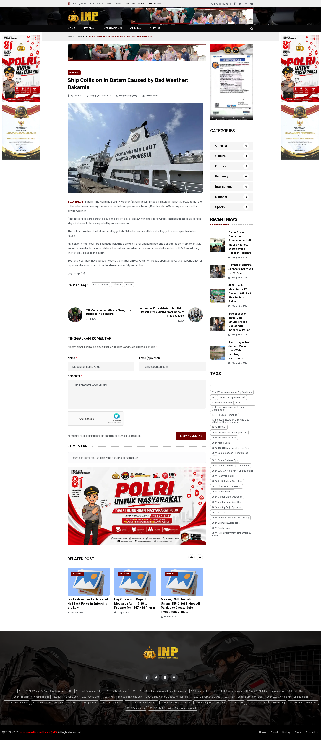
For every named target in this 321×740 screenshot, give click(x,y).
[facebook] (235, 3)
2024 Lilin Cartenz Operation (226, 486)
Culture (155, 28)
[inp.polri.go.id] (83, 15)
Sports (220, 207)
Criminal (136, 28)
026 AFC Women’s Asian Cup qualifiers (232, 392)
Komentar (75, 376)
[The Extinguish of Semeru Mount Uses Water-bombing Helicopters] (217, 352)
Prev (93, 319)
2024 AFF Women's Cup (224, 437)
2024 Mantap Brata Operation (227, 497)
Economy (221, 176)
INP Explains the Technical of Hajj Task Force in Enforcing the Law (88, 603)
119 (238, 402)
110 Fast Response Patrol (232, 397)
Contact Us (154, 3)
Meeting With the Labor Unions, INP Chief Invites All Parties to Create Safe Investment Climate (180, 606)
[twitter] (240, 3)
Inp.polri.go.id (75, 201)
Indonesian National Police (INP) (38, 732)
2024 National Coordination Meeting (230, 517)
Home (109, 3)
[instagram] (246, 3)
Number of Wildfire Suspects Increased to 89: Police (240, 269)
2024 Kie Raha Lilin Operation (227, 481)
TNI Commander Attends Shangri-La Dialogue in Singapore (108, 312)
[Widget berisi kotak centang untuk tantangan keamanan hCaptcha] (96, 418)
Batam (129, 284)
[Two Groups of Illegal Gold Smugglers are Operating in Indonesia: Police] (217, 324)
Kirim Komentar (191, 435)
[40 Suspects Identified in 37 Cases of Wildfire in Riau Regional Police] (217, 295)
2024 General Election (223, 476)
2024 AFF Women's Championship (229, 432)
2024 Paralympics (221, 528)
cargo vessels (100, 284)
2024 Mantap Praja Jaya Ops (226, 502)
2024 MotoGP (219, 512)
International (112, 28)
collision (117, 284)
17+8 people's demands (224, 415)
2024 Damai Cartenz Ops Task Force (230, 465)
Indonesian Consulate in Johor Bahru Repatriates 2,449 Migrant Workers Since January (161, 312)
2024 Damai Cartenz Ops (225, 460)
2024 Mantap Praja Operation (227, 507)
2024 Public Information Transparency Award (231, 534)
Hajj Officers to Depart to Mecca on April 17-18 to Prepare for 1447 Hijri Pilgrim (135, 603)
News (141, 3)
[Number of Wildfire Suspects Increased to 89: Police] (217, 271)
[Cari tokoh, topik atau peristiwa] (251, 28)
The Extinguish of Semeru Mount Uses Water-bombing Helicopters (239, 350)
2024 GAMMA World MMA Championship (232, 471)
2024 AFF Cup (219, 427)
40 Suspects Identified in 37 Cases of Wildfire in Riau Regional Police (240, 293)
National (89, 28)
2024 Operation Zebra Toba (226, 523)
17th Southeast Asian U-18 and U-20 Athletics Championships (230, 421)
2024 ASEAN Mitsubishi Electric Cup (230, 448)
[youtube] (251, 3)
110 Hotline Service (222, 402)
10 (213, 397)
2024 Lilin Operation (222, 491)
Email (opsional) (149, 358)
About (119, 3)
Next (181, 321)
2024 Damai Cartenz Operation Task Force (230, 454)
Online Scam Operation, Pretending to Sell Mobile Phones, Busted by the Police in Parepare (239, 242)
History (130, 3)
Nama (72, 358)
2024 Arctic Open (221, 443)
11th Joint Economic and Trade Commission (228, 408)
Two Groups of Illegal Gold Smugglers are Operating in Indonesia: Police (239, 321)
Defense (221, 166)
